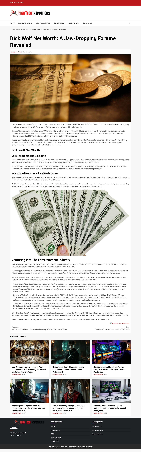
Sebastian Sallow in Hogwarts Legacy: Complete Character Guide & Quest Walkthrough (70, 352)
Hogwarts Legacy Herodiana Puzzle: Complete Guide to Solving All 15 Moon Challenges (111, 352)
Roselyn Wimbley (16, 52)
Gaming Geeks (59, 23)
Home (12, 23)
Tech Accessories (43, 23)
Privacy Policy (55, 430)
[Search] (129, 23)
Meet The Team (73, 23)
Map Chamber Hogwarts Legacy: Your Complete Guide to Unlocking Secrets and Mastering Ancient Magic (29, 352)
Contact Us (87, 23)
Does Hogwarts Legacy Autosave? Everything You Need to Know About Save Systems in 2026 (29, 391)
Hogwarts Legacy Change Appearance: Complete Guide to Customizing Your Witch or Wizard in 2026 (70, 391)
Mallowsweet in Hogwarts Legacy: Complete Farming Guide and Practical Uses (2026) (111, 391)
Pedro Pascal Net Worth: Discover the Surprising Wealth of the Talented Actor (39, 328)
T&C (52, 434)
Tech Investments (25, 23)
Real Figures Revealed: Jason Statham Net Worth (112, 328)
